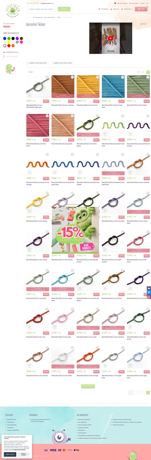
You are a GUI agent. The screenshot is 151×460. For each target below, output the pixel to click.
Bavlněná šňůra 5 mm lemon (36, 221)
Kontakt (142, 3)
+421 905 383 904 (32, 3)
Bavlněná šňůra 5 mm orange (87, 375)
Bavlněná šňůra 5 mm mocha (62, 260)
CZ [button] (147, 3)
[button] (35, 72)
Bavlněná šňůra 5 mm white (62, 375)
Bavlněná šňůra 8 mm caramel (63, 105)
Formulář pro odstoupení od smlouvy (89, 435)
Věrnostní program (122, 3)
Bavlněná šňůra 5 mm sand (86, 337)
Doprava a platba (133, 3)
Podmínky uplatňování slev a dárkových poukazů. (127, 422)
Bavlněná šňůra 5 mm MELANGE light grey (34, 106)
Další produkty (88, 386)
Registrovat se (128, 9)
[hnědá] (21, 38)
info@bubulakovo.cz (47, 3)
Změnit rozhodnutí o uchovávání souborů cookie (92, 438)
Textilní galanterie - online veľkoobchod (43, 17)
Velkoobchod (82, 433)
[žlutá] (8, 42)
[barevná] (4, 45)
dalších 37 (6, 26)
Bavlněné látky (11, 419)
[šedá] (17, 42)
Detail (46, 101)
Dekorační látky (12, 425)
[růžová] (21, 42)
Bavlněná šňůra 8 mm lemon (87, 105)
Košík (142, 9)
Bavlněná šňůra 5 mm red (35, 337)
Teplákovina (10, 422)
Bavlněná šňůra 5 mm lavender (113, 221)
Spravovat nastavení (19, 449)
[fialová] (17, 38)
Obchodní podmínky (84, 419)
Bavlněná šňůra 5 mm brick (112, 298)
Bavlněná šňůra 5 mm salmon (37, 375)
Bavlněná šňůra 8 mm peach (62, 144)
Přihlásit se (116, 9)
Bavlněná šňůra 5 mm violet (36, 260)
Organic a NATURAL (13, 430)
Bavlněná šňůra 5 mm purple (137, 298)
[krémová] (4, 42)
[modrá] (4, 38)
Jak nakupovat (82, 422)
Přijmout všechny (10, 454)
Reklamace (81, 430)
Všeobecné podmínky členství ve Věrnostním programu (41, 420)
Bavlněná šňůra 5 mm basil (36, 298)
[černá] (13, 38)
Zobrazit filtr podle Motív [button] (38, 63)
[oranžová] (13, 45)
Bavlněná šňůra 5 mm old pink (113, 337)
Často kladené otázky (84, 425)
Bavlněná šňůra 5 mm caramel (138, 182)
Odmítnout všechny (23, 454)
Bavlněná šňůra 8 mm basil (137, 105)
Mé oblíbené (104, 9)
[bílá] (13, 42)
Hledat (64, 9)
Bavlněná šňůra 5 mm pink (61, 337)
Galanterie (10, 427)
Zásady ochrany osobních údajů (122, 419)
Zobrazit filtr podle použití (63, 63)
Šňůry (58, 17)
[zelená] (8, 38)
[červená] (8, 45)
